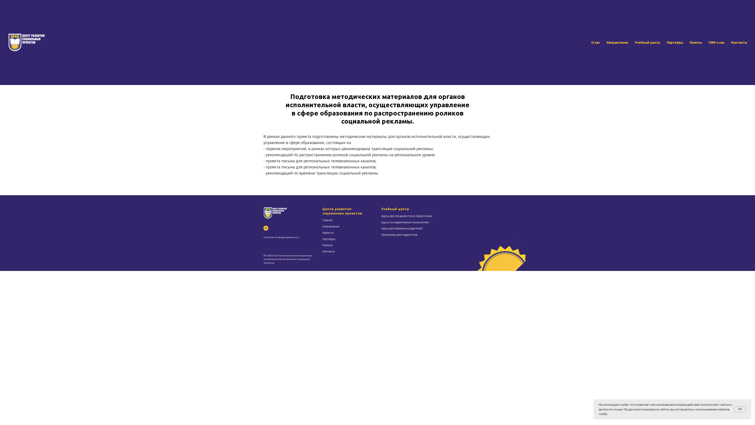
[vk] (265, 228)
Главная (327, 220)
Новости (328, 232)
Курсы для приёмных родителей (401, 228)
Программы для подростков (399, 234)
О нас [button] (595, 42)
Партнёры (675, 42)
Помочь (696, 42)
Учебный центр (647, 42)
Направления (617, 42)
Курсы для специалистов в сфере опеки (406, 216)
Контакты (739, 42)
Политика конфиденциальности (281, 237)
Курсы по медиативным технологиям (405, 222)
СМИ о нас (717, 42)
